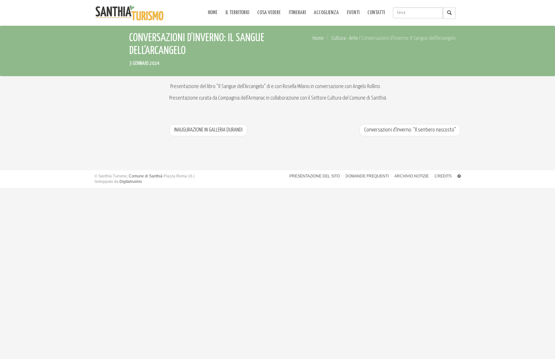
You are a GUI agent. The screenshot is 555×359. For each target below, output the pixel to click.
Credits (443, 176)
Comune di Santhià (146, 176)
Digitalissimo (130, 181)
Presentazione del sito (314, 176)
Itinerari (297, 12)
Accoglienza (326, 12)
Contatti (376, 12)
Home (212, 12)
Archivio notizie (411, 176)
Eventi (353, 12)
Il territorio (237, 12)
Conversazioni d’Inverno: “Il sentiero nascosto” (410, 130)
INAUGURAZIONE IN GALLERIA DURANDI (208, 130)
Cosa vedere (269, 12)
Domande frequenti (367, 176)
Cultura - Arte (344, 38)
